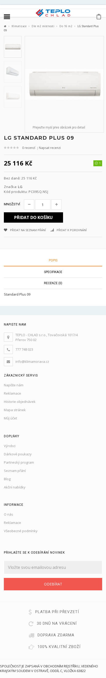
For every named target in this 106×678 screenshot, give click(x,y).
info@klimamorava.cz (32, 361)
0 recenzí (28, 148)
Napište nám (13, 385)
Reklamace (12, 393)
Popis (53, 260)
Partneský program (19, 462)
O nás (8, 514)
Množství (12, 204)
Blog (7, 479)
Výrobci (9, 445)
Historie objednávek (20, 401)
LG (20, 186)
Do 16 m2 (65, 26)
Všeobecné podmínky (21, 531)
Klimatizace (19, 26)
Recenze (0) (53, 283)
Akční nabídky (14, 487)
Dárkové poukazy (18, 454)
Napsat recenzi (50, 148)
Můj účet (10, 418)
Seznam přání (15, 470)
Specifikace (53, 272)
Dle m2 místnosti (43, 26)
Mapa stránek (15, 410)
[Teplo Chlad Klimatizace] (53, 12)
